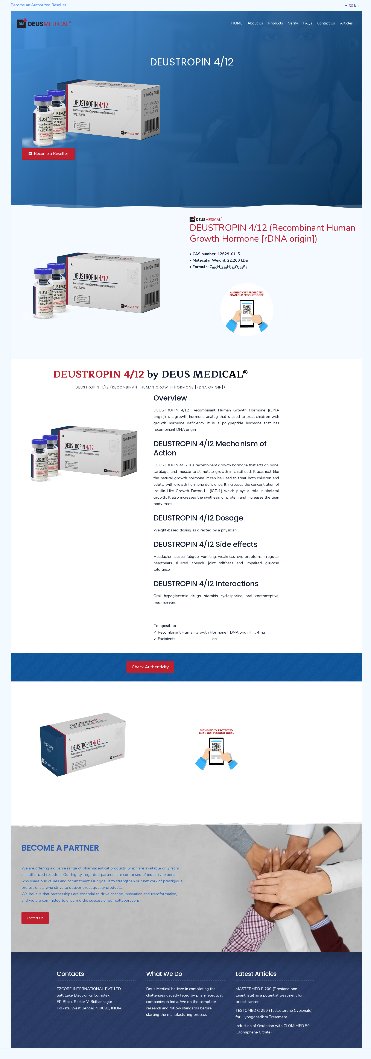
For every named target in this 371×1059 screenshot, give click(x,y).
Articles (346, 23)
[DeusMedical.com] (44, 23)
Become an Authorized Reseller (38, 5)
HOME (236, 23)
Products (275, 23)
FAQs (307, 23)
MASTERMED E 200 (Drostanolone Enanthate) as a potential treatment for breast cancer (269, 995)
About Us (255, 23)
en (356, 5)
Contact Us (326, 23)
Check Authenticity (150, 667)
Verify (293, 23)
